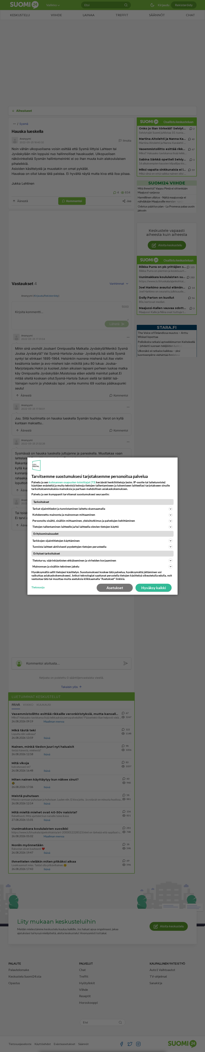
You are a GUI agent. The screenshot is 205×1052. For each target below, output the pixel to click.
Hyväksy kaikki (153, 588)
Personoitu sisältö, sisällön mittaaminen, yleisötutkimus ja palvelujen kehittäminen (83, 520)
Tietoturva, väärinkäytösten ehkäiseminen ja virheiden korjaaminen (74, 560)
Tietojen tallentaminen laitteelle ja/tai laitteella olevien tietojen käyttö (75, 526)
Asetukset (115, 588)
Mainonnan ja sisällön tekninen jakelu (55, 566)
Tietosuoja (37, 587)
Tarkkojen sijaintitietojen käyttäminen (56, 540)
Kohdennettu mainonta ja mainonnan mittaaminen (63, 514)
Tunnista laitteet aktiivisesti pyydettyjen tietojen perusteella (69, 546)
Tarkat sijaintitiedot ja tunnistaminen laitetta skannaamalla (68, 508)
